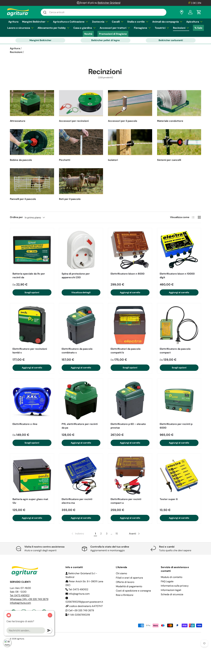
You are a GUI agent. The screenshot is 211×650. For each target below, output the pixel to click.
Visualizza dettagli (81, 292)
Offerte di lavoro (125, 582)
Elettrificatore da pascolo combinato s (77, 350)
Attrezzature (17, 121)
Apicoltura (192, 21)
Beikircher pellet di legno (105, 40)
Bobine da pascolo (21, 160)
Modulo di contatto (171, 577)
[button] (199, 12)
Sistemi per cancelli (169, 160)
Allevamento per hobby (52, 27)
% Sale (198, 27)
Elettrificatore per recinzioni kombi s (30, 350)
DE (194, 3)
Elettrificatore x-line (25, 424)
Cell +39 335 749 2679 (81, 610)
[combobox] (103, 12)
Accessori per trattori (113, 27)
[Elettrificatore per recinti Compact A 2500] (130, 475)
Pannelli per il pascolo (23, 199)
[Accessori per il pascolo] (130, 103)
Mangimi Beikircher (33, 21)
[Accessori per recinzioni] (81, 103)
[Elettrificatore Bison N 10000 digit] (179, 250)
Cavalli (116, 21)
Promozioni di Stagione (113, 33)
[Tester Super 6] (179, 475)
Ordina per (16, 217)
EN (199, 3)
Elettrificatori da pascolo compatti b (126, 350)
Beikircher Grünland (109, 2)
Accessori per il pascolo (122, 121)
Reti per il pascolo (70, 199)
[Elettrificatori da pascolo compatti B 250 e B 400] (130, 325)
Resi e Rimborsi (124, 595)
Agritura (13, 21)
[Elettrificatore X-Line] (32, 400)
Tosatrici (160, 27)
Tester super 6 (169, 499)
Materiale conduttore (170, 121)
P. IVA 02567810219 (78, 614)
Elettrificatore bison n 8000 (127, 273)
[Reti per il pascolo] (81, 181)
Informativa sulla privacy (175, 585)
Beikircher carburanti (171, 40)
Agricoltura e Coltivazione (68, 21)
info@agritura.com (20, 602)
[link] (77, 533)
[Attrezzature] (32, 103)
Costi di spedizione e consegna (133, 590)
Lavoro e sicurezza (18, 27)
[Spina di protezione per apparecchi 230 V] (81, 250)
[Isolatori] (130, 142)
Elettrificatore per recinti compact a (126, 501)
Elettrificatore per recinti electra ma (77, 501)
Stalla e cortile (136, 21)
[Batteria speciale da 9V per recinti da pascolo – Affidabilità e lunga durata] (32, 250)
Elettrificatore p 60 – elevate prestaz (128, 425)
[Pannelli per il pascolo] (32, 181)
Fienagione (140, 27)
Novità (88, 33)
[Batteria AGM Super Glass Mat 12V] (32, 475)
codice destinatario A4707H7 (86, 606)
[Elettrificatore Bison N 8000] (130, 250)
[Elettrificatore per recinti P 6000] (179, 400)
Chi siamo (121, 573)
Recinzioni (179, 27)
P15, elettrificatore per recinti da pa (80, 425)
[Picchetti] (81, 142)
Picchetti (64, 160)
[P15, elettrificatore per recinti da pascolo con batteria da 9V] (81, 400)
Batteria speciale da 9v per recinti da (29, 275)
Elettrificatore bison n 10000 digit (177, 275)
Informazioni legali (171, 590)
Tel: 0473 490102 (20, 595)
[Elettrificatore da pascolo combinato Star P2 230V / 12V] (81, 325)
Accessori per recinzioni (74, 121)
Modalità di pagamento (129, 586)
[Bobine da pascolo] (32, 142)
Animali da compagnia (165, 21)
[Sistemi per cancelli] (179, 142)
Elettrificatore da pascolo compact (175, 350)
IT (189, 3)
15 (117, 533)
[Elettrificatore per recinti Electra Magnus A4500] (81, 475)
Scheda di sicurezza (172, 594)
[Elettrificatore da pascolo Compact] (179, 325)
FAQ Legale (167, 581)
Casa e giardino (82, 27)
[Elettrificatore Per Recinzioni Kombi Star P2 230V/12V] (32, 325)
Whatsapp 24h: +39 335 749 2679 (29, 599)
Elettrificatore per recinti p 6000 (176, 425)
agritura (20, 639)
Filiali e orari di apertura (129, 577)
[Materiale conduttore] (179, 103)
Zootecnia (98, 21)
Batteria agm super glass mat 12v (30, 501)
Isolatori (113, 160)
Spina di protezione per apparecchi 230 (76, 275)
